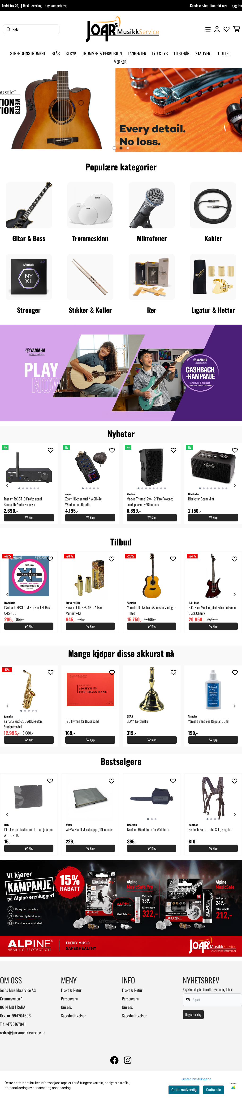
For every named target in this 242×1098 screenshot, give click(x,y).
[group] (29, 483)
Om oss (66, 1007)
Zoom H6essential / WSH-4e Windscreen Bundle (83, 501)
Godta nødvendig (184, 1090)
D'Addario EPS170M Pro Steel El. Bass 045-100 (27, 610)
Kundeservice (199, 5)
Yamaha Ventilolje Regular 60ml (208, 721)
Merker (120, 61)
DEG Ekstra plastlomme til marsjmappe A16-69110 (28, 832)
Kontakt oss (218, 5)
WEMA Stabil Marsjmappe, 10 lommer (89, 829)
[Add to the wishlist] (50, 450)
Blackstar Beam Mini (201, 499)
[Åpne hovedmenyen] (207, 29)
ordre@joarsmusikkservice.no (22, 1032)
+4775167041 (15, 1024)
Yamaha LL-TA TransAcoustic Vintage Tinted (150, 610)
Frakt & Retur (71, 990)
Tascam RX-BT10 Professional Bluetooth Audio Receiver (23, 501)
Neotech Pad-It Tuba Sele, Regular (210, 829)
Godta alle (213, 1090)
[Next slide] (234, 110)
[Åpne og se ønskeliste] (227, 29)
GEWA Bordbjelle (137, 721)
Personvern (69, 998)
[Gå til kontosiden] (216, 29)
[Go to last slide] (7, 485)
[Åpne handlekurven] (236, 29)
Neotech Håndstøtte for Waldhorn (148, 829)
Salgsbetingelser (73, 1015)
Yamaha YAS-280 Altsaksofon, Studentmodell (23, 724)
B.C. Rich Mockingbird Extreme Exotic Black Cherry (212, 610)
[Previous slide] (7, 110)
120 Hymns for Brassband (82, 721)
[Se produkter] (29, 205)
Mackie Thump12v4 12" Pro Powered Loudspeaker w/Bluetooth (150, 501)
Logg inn (236, 5)
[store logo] (122, 29)
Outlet (224, 53)
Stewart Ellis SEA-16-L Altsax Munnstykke (84, 610)
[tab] (114, 148)
